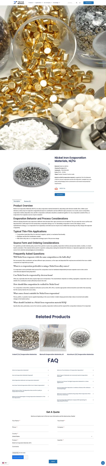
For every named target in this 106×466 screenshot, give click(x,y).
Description (17, 201)
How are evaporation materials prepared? (22, 375)
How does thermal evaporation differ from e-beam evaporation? (28, 385)
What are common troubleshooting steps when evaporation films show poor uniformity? (73, 394)
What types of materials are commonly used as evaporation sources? (72, 376)
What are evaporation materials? (20, 370)
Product (14, 440)
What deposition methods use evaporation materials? (25, 380)
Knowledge (55, 2)
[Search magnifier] (76, 3)
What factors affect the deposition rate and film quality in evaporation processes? (27, 391)
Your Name (15, 420)
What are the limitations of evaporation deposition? (70, 370)
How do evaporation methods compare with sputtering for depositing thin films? (72, 400)
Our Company (47, 2)
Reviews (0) (27, 201)
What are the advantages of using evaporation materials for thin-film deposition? (29, 397)
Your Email (60, 420)
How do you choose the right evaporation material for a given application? (73, 382)
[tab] (16, 201)
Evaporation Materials (25, 110)
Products (31, 2)
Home (14, 110)
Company (60, 427)
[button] (30, 371)
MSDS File (62, 188)
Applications (38, 2)
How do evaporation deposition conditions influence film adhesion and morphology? (73, 388)
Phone (14, 427)
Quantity (60, 440)
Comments (15, 446)
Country (14, 433)
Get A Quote (88, 3)
